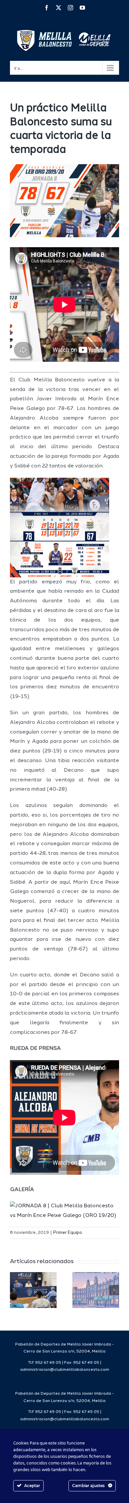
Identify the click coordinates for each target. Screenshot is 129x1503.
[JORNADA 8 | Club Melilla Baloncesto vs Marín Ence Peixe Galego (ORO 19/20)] (64, 1206)
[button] (15, 1290)
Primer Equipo (67, 1233)
